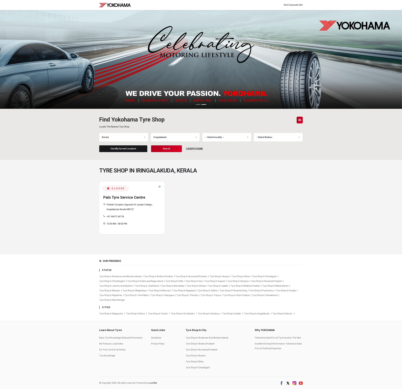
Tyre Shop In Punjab (286, 290)
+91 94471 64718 (115, 216)
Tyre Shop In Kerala (196, 286)
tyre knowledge (107, 355)
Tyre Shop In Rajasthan (110, 295)
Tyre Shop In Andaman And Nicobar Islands (207, 337)
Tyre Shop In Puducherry (261, 290)
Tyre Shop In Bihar (241, 276)
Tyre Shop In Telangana (162, 295)
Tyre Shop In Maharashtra (275, 286)
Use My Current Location (123, 148)
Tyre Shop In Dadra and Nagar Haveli (145, 281)
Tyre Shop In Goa (194, 281)
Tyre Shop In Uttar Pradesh (236, 295)
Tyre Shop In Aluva (135, 313)
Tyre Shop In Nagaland (184, 290)
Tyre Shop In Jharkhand (147, 286)
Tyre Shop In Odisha (207, 290)
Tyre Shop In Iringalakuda (257, 313)
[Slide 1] (198, 104)
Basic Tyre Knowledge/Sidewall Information (121, 337)
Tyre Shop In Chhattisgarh (112, 281)
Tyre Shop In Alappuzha (111, 313)
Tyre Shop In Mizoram (160, 290)
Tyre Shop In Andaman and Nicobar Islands (120, 276)
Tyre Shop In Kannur (282, 313)
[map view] (300, 120)
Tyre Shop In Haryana (238, 281)
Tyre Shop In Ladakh (218, 286)
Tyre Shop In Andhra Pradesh (158, 276)
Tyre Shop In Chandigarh (264, 276)
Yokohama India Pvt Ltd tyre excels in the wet (278, 337)
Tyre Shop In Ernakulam (183, 313)
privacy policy (158, 343)
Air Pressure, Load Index (111, 343)
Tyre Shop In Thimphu (187, 295)
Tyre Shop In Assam (220, 276)
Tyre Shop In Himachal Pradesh (266, 281)
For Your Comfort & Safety (112, 349)
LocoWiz (153, 383)
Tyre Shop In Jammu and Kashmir (116, 286)
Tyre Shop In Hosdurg (209, 313)
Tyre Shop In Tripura (211, 295)
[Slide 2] (203, 104)
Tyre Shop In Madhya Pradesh (245, 286)
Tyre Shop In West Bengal (112, 300)
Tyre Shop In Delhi (174, 281)
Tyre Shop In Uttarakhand (264, 295)
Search (166, 148)
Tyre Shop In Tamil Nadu (137, 295)
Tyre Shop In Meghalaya (135, 290)
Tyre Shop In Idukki (231, 313)
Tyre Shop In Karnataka (172, 286)
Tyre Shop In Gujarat (215, 281)
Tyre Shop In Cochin (158, 313)
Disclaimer (156, 337)
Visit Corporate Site (293, 5)
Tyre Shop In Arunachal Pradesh (191, 276)
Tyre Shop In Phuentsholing (233, 290)
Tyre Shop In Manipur (109, 290)
